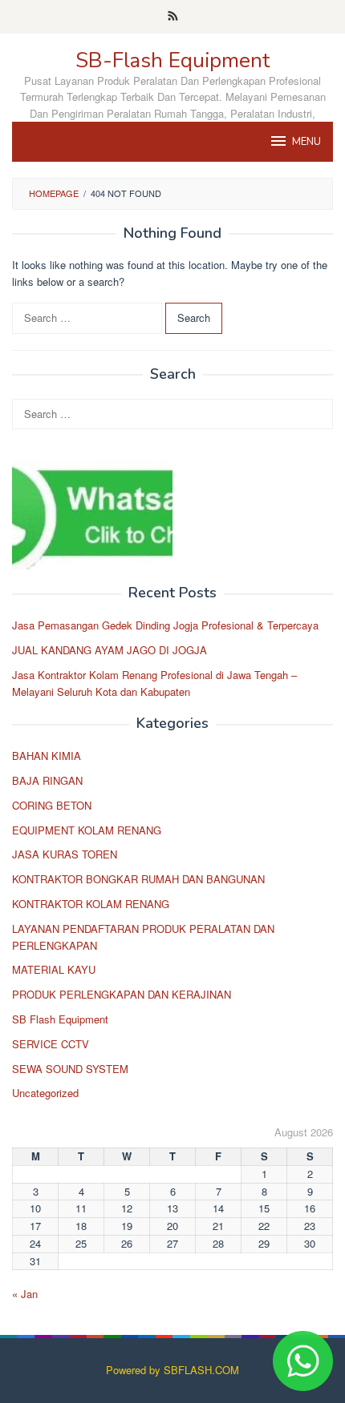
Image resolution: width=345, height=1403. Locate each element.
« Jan (25, 1293)
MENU (306, 142)
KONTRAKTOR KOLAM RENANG (90, 903)
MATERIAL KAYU (53, 969)
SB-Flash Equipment (172, 60)
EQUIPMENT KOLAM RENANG (86, 830)
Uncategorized (45, 1092)
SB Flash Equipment (60, 1019)
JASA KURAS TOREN (64, 854)
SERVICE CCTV (50, 1043)
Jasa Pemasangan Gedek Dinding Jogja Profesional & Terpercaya (165, 625)
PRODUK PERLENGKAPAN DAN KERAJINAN (121, 994)
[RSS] (172, 17)
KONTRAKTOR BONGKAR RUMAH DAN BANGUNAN (138, 878)
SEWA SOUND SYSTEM (70, 1068)
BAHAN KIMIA (46, 755)
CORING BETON (51, 805)
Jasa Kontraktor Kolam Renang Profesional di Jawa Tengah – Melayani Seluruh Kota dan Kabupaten (154, 683)
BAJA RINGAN (47, 780)
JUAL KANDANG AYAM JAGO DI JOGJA (109, 649)
